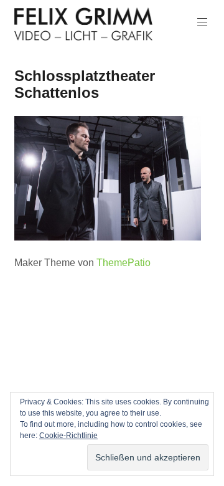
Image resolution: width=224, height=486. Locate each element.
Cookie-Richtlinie (68, 435)
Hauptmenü (202, 22)
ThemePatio (123, 262)
